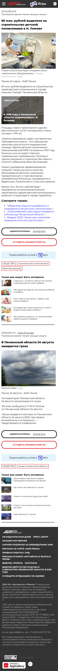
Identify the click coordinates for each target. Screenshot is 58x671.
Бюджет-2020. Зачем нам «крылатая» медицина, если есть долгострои (27, 219)
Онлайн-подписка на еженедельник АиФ (27, 544)
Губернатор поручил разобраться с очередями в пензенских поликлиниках (28, 207)
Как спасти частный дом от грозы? (29, 487)
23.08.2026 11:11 (8, 333)
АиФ (20, 76)
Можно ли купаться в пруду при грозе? (31, 496)
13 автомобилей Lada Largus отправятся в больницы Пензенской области (29, 213)
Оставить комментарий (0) (29, 242)
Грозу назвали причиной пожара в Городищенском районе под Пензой (30, 479)
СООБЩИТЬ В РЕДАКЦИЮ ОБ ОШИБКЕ (23, 576)
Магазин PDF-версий (14, 541)
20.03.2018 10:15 (8, 11)
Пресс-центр (40, 537)
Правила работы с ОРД (16, 552)
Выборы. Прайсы (12, 563)
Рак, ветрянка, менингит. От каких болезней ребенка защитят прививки (33, 318)
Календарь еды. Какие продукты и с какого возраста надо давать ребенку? (32, 309)
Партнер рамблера (26, 657)
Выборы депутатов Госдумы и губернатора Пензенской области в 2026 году (27, 569)
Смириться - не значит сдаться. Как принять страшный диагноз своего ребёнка (33, 282)
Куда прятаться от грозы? (25, 514)
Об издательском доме (16, 537)
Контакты (31, 563)
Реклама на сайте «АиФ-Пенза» (21, 548)
